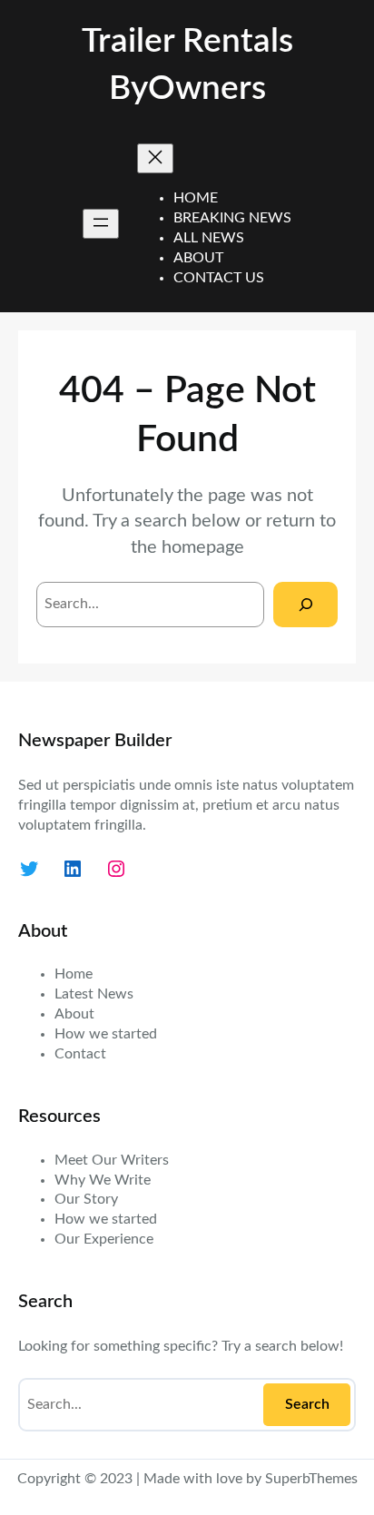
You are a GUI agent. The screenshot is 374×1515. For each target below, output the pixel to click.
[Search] (305, 604)
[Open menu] (101, 224)
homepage (203, 547)
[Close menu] (155, 158)
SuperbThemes (311, 1478)
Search (307, 1404)
